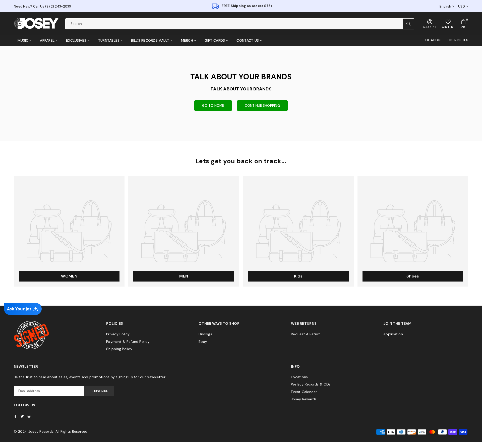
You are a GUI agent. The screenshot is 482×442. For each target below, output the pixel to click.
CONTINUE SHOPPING (262, 105)
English (445, 7)
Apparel (47, 40)
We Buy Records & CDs (311, 384)
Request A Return (306, 334)
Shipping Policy (119, 349)
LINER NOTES (458, 40)
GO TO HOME (213, 105)
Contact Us (247, 40)
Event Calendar (304, 392)
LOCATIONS (433, 40)
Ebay (203, 341)
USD (461, 7)
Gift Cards (215, 40)
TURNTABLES (109, 40)
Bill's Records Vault (150, 40)
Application (393, 334)
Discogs (205, 334)
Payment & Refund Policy (128, 341)
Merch (187, 40)
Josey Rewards (304, 399)
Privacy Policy (118, 334)
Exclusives (76, 40)
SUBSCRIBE (99, 391)
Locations (299, 377)
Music (23, 40)
